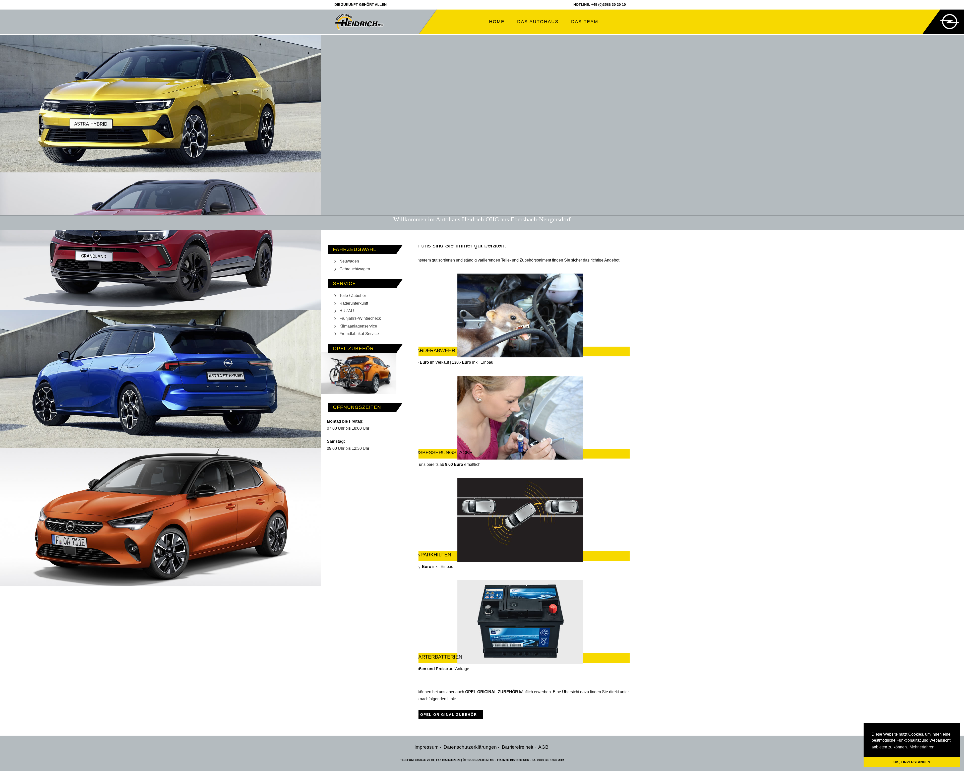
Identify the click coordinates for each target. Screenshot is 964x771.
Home (497, 21)
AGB (543, 747)
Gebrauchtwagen (354, 269)
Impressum (426, 747)
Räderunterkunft (353, 303)
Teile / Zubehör (352, 295)
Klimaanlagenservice (358, 326)
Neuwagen (349, 261)
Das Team (584, 21)
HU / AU (346, 311)
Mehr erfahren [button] (922, 747)
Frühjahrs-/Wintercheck (360, 318)
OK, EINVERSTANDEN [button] (911, 762)
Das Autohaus (538, 21)
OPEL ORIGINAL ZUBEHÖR (448, 715)
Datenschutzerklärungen (470, 747)
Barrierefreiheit (517, 747)
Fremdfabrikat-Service (359, 334)
